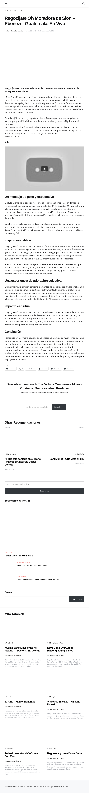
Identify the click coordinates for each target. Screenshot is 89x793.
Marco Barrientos (11, 697)
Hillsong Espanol (54, 697)
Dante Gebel (53, 748)
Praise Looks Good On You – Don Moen (21, 755)
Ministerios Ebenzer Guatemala (17, 11)
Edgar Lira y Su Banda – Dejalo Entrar (32, 565)
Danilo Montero (21, 576)
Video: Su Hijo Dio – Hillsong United (63, 703)
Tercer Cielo (8, 552)
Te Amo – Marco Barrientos (20, 701)
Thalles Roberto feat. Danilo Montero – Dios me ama (37, 580)
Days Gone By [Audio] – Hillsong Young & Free (61, 649)
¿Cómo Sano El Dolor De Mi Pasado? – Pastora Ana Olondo (22, 649)
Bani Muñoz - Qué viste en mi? (66, 458)
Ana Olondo (9, 643)
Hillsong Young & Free (56, 643)
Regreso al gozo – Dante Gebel (64, 753)
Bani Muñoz (80, 454)
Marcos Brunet (11, 454)
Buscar (9, 592)
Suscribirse (58, 407)
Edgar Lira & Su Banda (23, 562)
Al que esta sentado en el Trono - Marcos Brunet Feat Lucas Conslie (23, 461)
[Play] (44, 168)
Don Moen (9, 748)
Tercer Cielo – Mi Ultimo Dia (19, 556)
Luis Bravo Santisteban (15, 31)
